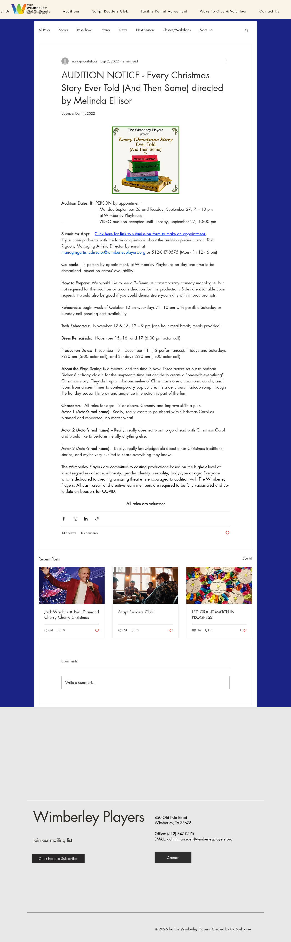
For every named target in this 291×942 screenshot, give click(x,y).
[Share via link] (97, 519)
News (123, 30)
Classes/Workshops (177, 30)
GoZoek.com (240, 929)
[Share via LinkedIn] (86, 519)
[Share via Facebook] (63, 519)
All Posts (44, 30)
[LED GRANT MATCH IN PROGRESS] (219, 585)
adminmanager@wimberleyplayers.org (200, 839)
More (203, 30)
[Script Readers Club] (145, 585)
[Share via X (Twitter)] (75, 519)
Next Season (145, 30)
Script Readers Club (135, 612)
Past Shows (85, 30)
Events (106, 30)
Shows (63, 30)
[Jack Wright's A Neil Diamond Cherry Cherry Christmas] (72, 585)
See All (247, 558)
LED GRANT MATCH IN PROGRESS (213, 614)
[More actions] (227, 61)
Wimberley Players (88, 816)
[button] (30, 11)
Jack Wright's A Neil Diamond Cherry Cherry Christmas (71, 614)
